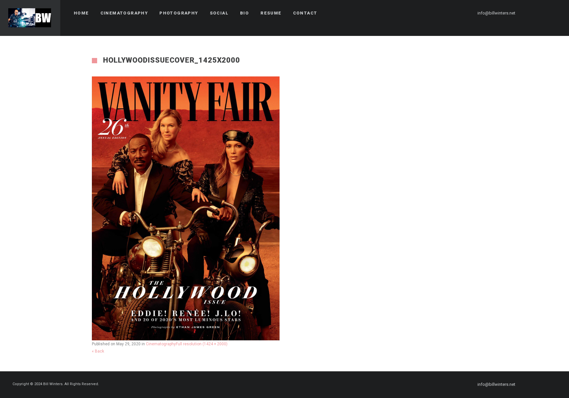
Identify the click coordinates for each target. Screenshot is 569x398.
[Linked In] (555, 13)
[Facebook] (531, 13)
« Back (98, 351)
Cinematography (161, 344)
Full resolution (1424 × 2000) (202, 344)
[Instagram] (543, 13)
